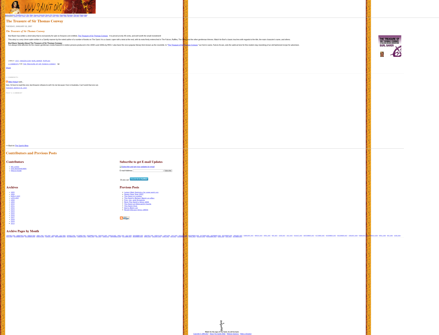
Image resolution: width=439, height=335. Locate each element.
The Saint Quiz (130, 206)
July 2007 (290, 235)
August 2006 (183, 235)
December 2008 (30, 236)
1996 (81, 16)
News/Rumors (19, 15)
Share (8, 68)
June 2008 (397, 235)
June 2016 (221, 236)
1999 (61, 16)
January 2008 (353, 235)
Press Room (16, 171)
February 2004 (21, 235)
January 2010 (81, 236)
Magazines (70, 15)
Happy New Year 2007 (134, 194)
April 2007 (267, 235)
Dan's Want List (131, 208)
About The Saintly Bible (217, 334)
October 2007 (320, 235)
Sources (36, 15)
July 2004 (62, 235)
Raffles (46, 61)
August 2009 (49, 236)
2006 (35, 16)
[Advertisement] (421, 103)
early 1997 (76, 16)
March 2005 (112, 235)
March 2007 (258, 235)
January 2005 (102, 235)
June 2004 (55, 235)
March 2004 (31, 235)
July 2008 (9, 236)
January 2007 (237, 235)
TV (25, 15)
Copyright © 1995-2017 (201, 334)
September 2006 (193, 235)
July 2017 (229, 236)
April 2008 (382, 235)
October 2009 (71, 236)
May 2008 (390, 235)
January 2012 (156, 236)
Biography (56, 15)
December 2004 (92, 235)
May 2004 (47, 235)
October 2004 (81, 235)
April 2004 (40, 235)
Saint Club (42, 15)
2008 (27, 16)
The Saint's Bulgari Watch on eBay (139, 198)
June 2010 (106, 236)
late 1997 (70, 16)
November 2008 (19, 236)
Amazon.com (25, 61)
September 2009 (60, 236)
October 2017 (237, 236)
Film (28, 15)
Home (6, 15)
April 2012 (165, 236)
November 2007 (331, 235)
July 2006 (174, 235)
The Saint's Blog (21, 146)
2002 (50, 16)
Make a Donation (246, 334)
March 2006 (158, 235)
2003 (46, 16)
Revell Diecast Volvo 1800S (136, 210)
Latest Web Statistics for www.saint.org (141, 192)
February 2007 (248, 235)
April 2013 (192, 236)
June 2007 (282, 235)
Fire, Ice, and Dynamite (134, 200)
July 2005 (129, 235)
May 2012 (173, 236)
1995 (85, 16)
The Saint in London (133, 196)
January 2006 (148, 235)
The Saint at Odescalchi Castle (137, 204)
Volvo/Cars (12, 15)
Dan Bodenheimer (19, 169)
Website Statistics (233, 334)
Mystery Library (84, 15)
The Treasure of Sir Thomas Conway (25, 31)
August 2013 (201, 236)
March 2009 (40, 236)
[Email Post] (58, 64)
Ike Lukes (15, 167)
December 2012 (182, 236)
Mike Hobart (13, 82)
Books (47, 15)
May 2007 (274, 235)
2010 (20, 16)
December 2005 (138, 235)
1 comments (13, 64)
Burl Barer (37, 61)
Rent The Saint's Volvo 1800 (136, 202)
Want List (76, 15)
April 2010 (91, 236)
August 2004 (71, 235)
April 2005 (121, 235)
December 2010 (138, 236)
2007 (31, 16)
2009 (23, 16)
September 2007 (309, 235)
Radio (31, 15)
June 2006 (167, 235)
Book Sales (63, 15)
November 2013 (211, 236)
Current (15, 16)
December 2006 (227, 235)
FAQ (51, 15)
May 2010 (98, 236)
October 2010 (126, 236)
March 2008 (374, 235)
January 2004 (10, 235)
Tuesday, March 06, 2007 (16, 88)
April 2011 (147, 236)
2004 (42, 16)
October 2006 (204, 235)
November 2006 (216, 235)
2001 (53, 16)
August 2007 (298, 235)
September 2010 (115, 236)
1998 (65, 16)
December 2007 (342, 235)
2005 (38, 16)
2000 (57, 16)
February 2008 (364, 235)
